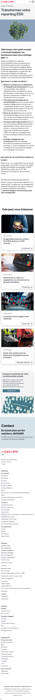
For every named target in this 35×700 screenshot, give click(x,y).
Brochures (4, 647)
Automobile (4, 478)
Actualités (4, 661)
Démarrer (10, 391)
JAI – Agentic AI (6, 548)
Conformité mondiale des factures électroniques (15, 588)
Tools (2, 663)
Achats (3, 529)
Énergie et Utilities (6, 485)
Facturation (4, 581)
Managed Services (6, 630)
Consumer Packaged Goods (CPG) (11, 497)
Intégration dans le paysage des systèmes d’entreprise (17, 514)
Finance (3, 531)
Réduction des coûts (7, 507)
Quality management (7, 578)
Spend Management (7, 555)
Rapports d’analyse (7, 642)
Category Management (8, 557)
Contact (3, 464)
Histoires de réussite (7, 652)
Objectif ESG (5, 512)
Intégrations (4, 599)
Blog (2, 645)
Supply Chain (5, 536)
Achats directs (5, 510)
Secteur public (5, 483)
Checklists (4, 649)
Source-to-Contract (7, 553)
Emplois (3, 621)
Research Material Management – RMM (12, 573)
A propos (4, 618)
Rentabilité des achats (7, 517)
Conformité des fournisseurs (9, 524)
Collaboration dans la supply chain (11, 576)
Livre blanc (4, 666)
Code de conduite (6, 462)
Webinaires (4, 671)
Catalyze (4, 594)
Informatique (5, 534)
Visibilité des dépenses (8, 521)
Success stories (5, 611)
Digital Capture (5, 583)
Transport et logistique (8, 500)
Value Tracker (5, 560)
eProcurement (5, 571)
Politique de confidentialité (9, 459)
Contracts (4, 565)
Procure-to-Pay (6, 568)
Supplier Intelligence (7, 550)
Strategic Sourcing (6, 562)
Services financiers (7, 488)
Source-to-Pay (5, 545)
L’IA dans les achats (7, 505)
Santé (2, 490)
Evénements (4, 673)
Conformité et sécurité (8, 623)
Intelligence (4, 596)
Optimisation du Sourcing (8, 519)
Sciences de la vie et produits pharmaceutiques (15, 493)
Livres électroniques (7, 656)
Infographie (4, 659)
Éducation (4, 481)
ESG (2, 626)
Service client (5, 613)
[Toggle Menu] (33, 1)
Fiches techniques (6, 654)
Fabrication (4, 475)
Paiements (4, 591)
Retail (2, 495)
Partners (4, 606)
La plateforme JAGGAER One (10, 628)
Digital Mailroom (6, 586)
